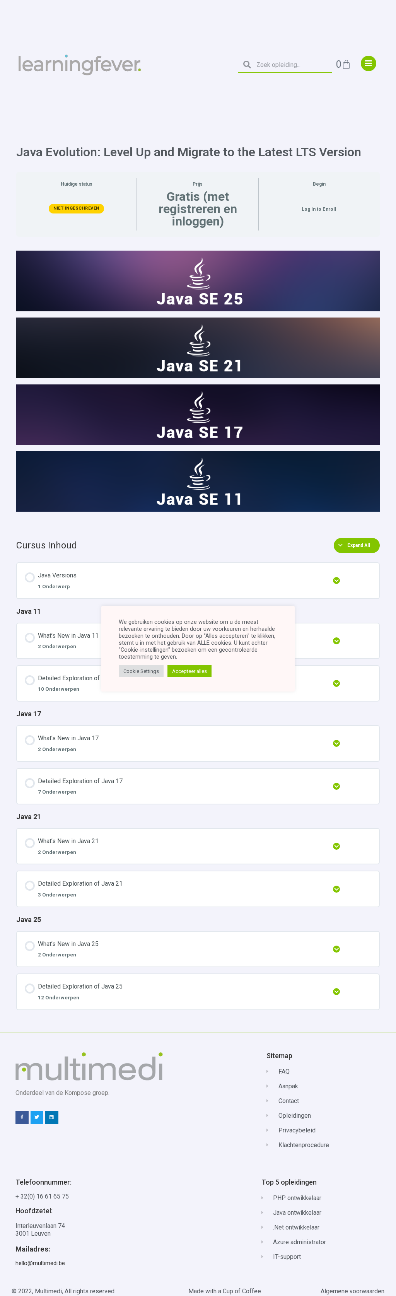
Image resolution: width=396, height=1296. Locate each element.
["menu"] (368, 63)
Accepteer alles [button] (189, 671)
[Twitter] (37, 1117)
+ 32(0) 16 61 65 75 (42, 1196)
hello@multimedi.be (40, 1263)
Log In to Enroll (319, 209)
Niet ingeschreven (76, 208)
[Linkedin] (51, 1117)
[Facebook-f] (22, 1117)
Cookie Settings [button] (141, 671)
